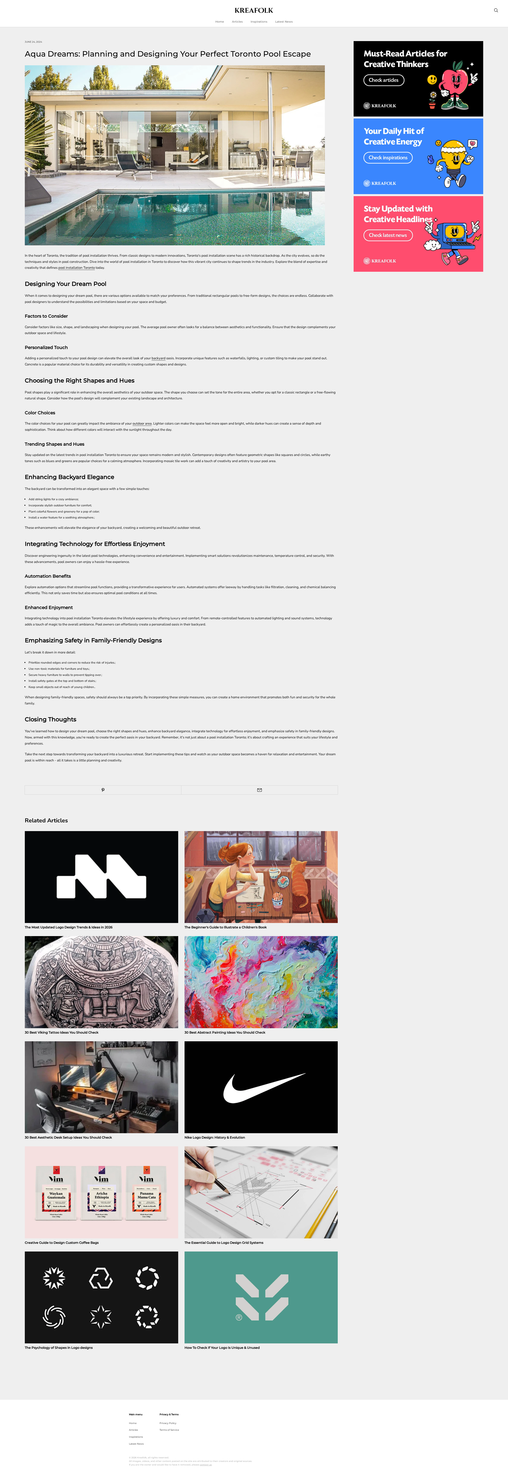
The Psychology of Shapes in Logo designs (59, 1348)
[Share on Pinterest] (103, 790)
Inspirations (259, 21)
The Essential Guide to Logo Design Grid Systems (224, 1243)
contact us (206, 1464)
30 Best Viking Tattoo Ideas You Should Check (61, 1032)
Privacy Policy (168, 1423)
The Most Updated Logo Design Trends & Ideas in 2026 (69, 927)
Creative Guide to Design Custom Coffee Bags (62, 1243)
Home (219, 21)
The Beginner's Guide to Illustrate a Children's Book (226, 927)
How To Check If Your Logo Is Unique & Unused (222, 1348)
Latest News (284, 21)
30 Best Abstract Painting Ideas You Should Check (225, 1032)
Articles (237, 21)
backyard (158, 358)
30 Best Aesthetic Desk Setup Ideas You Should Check (68, 1137)
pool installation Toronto (76, 267)
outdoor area (142, 423)
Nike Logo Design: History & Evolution (215, 1137)
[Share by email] (259, 790)
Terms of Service (169, 1429)
